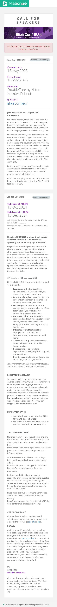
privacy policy (28, 538)
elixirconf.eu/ (17, 103)
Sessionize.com (14, 3)
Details (46, 605)
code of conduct (34, 521)
